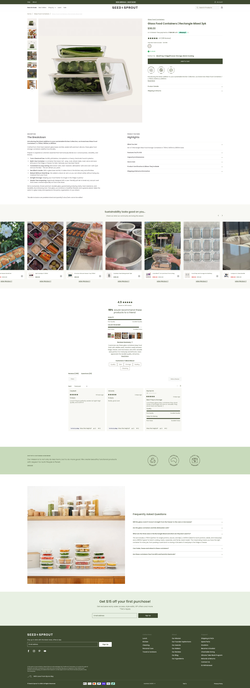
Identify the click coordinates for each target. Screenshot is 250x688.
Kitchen (145, 642)
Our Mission (176, 638)
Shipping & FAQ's (207, 638)
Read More (151, 81)
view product (45, 281)
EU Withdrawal (206, 665)
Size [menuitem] (120, 364)
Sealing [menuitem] (137, 364)
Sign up (148, 616)
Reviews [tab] (73, 373)
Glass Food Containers (41, 14)
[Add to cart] (22, 276)
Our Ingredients (178, 659)
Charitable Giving (208, 652)
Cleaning (146, 645)
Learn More (30, 465)
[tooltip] (132, 342)
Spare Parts (205, 642)
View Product (6, 281)
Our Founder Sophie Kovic (181, 642)
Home (29, 14)
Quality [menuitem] (113, 364)
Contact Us (205, 662)
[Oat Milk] (149, 46)
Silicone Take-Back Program (211, 655)
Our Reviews (176, 652)
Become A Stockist (208, 648)
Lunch (145, 638)
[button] (159, 38)
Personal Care (148, 648)
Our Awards (176, 645)
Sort (70, 386)
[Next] (32, 89)
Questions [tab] (86, 373)
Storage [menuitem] (128, 364)
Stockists (204, 645)
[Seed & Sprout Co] (125, 8)
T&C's (185, 683)
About (35, 2)
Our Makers (176, 648)
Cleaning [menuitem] (125, 368)
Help (28, 2)
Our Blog (175, 655)
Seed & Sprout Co (34, 683)
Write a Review (176, 379)
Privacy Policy (218, 683)
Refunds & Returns (208, 659)
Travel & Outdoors (150, 652)
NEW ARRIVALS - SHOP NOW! (126, 2)
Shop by (51, 8)
